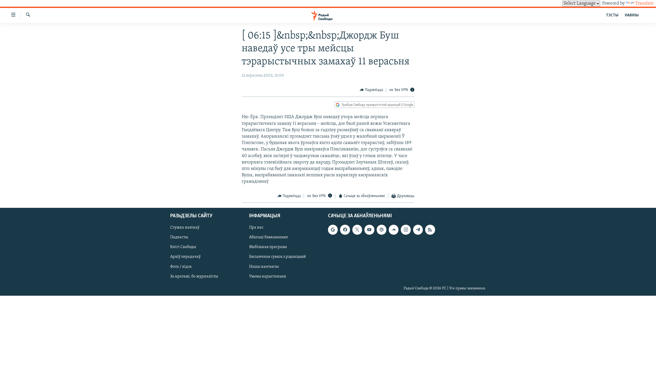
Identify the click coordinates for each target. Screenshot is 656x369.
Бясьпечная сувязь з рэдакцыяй (277, 257)
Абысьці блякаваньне (268, 237)
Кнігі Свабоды (183, 247)
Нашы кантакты (264, 266)
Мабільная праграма (268, 247)
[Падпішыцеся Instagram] (406, 229)
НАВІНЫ (632, 15)
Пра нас (256, 227)
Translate (644, 3)
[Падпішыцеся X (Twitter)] (357, 229)
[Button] (371, 90)
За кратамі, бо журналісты (194, 276)
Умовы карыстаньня (267, 276)
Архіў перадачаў (185, 257)
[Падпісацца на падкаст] (381, 229)
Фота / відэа (181, 266)
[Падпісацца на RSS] (430, 229)
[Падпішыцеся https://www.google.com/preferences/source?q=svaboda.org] (333, 229)
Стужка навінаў (184, 227)
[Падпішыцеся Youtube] (369, 229)
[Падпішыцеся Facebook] (345, 229)
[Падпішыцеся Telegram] (418, 229)
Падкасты (179, 237)
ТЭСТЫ (612, 15)
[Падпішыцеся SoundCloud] (393, 229)
